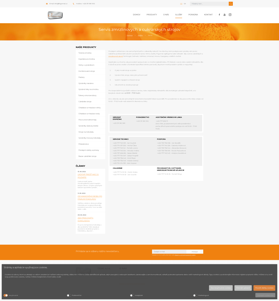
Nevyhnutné (13, 295)
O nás (166, 15)
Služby (178, 15)
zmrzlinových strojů (115, 56)
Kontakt (208, 15)
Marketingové (203, 295)
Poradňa (193, 15)
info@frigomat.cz (60, 4)
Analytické (139, 295)
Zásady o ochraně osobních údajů (185, 255)
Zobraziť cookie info (265, 295)
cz (181, 4)
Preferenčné (76, 295)
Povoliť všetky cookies (264, 288)
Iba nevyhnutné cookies (221, 288)
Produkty (152, 15)
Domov (136, 15)
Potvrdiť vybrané (243, 288)
